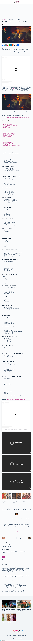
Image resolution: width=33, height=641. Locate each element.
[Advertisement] (16, 10)
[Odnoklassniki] (19, 509)
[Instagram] (16, 631)
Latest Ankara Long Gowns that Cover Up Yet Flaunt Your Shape (15, 585)
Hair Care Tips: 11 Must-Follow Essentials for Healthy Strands (12, 574)
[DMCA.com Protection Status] (2, 640)
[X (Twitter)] (5, 509)
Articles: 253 (16, 531)
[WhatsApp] (25, 509)
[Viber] (23, 509)
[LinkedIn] (10, 509)
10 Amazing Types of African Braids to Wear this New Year (14, 591)
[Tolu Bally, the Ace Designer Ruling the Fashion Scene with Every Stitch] (16, 496)
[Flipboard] (28, 509)
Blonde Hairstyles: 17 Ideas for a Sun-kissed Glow (10, 570)
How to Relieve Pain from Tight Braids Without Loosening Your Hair (15, 590)
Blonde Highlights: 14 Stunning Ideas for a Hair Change (11, 569)
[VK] (16, 509)
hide (10, 120)
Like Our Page (5, 559)
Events (5, 19)
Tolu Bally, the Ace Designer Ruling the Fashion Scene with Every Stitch (16, 500)
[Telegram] (21, 509)
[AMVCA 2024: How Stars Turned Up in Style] (9, 617)
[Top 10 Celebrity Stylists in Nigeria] (26, 496)
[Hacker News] (14, 509)
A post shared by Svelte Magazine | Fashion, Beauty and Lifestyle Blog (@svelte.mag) (16, 429)
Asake (14, 88)
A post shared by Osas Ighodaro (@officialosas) (15, 84)
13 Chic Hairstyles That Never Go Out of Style (10, 571)
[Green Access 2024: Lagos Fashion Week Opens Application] (24, 604)
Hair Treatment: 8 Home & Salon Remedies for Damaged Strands (13, 575)
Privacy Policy (24, 635)
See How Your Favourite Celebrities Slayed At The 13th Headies (6, 500)
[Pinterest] (7, 509)
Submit (3, 556)
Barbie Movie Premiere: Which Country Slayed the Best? (16, 399)
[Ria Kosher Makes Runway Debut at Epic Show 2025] (9, 604)
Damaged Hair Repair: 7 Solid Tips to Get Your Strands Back (12, 568)
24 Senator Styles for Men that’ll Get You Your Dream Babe (14, 586)
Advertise (19, 635)
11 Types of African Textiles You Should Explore (12, 584)
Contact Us (15, 635)
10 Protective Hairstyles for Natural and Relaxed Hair (13, 583)
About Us (10, 635)
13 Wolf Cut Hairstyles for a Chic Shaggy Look (10, 567)
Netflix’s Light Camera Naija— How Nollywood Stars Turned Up (18, 117)
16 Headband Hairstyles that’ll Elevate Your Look (10, 576)
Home (2, 19)
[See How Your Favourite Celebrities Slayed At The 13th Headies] (6, 496)
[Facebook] (3, 509)
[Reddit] (12, 509)
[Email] (30, 509)
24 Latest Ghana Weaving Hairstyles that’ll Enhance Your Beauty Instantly (16, 587)
